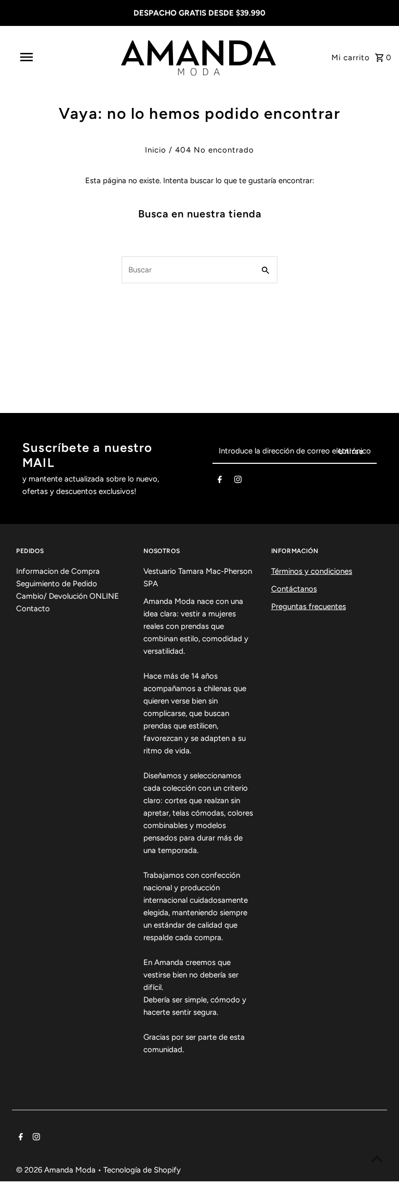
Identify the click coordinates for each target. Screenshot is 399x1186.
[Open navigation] (46, 57)
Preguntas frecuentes (308, 606)
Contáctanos (294, 589)
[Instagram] (238, 481)
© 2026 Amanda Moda (57, 1170)
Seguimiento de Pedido (56, 583)
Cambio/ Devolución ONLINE (67, 596)
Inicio (155, 150)
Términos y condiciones (311, 571)
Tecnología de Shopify (142, 1170)
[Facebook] (220, 481)
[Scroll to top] (377, 1158)
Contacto (33, 608)
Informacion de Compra (58, 571)
